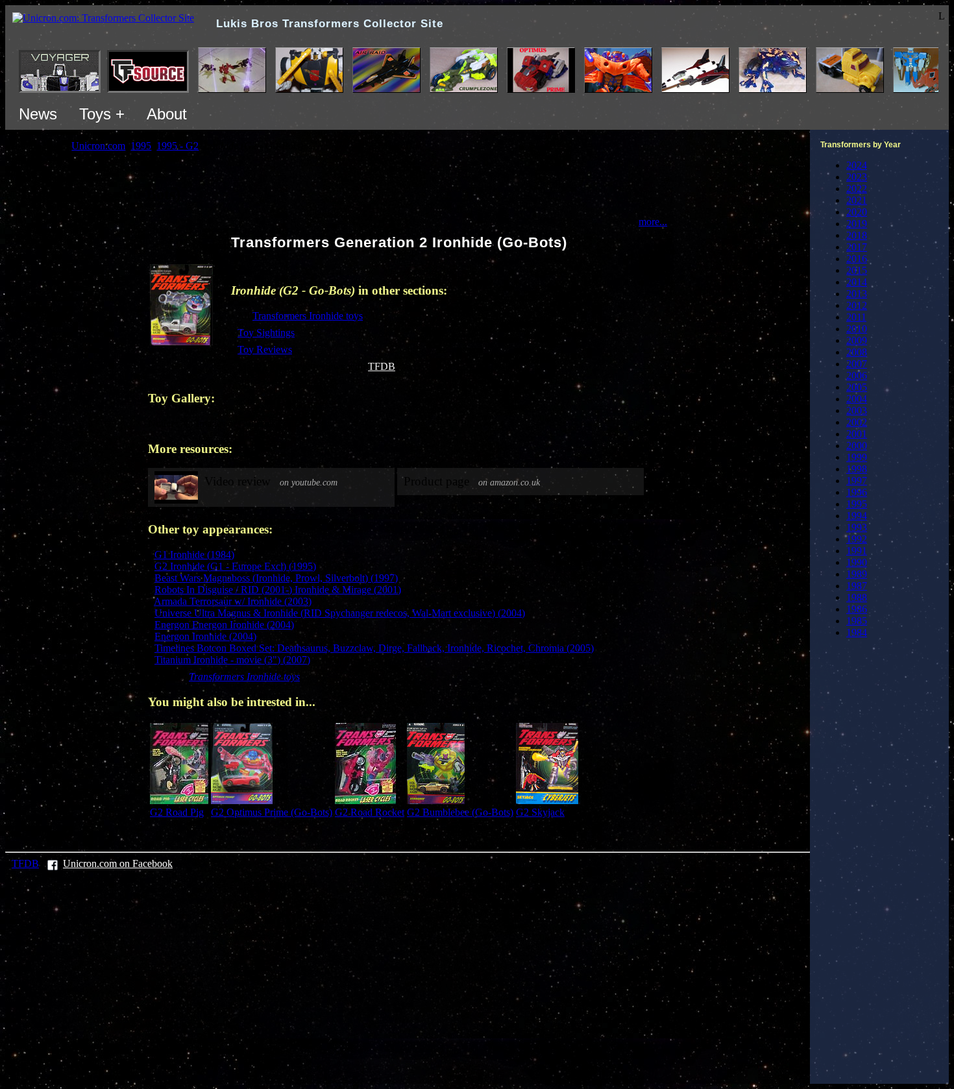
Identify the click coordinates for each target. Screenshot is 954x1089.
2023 (856, 176)
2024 (856, 165)
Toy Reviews (265, 349)
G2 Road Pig (177, 812)
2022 (856, 188)
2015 (856, 270)
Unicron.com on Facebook (118, 863)
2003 (856, 410)
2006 (856, 375)
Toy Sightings (266, 332)
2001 (856, 433)
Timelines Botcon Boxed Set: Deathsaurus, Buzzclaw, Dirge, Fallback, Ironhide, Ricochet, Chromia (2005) (374, 648)
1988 (856, 597)
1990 (856, 562)
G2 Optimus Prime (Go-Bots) (271, 812)
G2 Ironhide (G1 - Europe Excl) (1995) (235, 566)
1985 (856, 620)
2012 (856, 305)
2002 (856, 422)
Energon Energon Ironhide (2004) (224, 624)
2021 (856, 200)
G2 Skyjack (540, 812)
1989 (856, 574)
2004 (856, 398)
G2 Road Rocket (369, 812)
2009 (856, 340)
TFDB (381, 366)
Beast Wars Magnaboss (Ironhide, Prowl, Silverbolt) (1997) (276, 577)
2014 (856, 282)
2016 (856, 258)
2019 (856, 223)
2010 (856, 328)
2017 (856, 246)
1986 (856, 609)
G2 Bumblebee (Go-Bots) (460, 812)
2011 (856, 317)
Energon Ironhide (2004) (205, 636)
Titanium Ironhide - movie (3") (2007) (232, 659)
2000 (856, 445)
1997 (856, 480)
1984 (856, 632)
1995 (856, 503)
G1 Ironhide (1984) (194, 554)
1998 (856, 468)
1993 (856, 527)
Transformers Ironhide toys (307, 315)
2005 (856, 387)
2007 (856, 363)
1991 (856, 550)
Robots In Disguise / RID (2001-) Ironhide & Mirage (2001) (277, 589)
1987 (856, 585)
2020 (856, 211)
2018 (856, 235)
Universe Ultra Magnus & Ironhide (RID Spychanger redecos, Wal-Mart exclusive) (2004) (339, 612)
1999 (856, 457)
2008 (856, 352)
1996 (856, 492)
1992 (856, 538)
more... (653, 221)
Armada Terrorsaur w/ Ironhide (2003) (233, 601)
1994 (856, 515)
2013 (856, 293)
